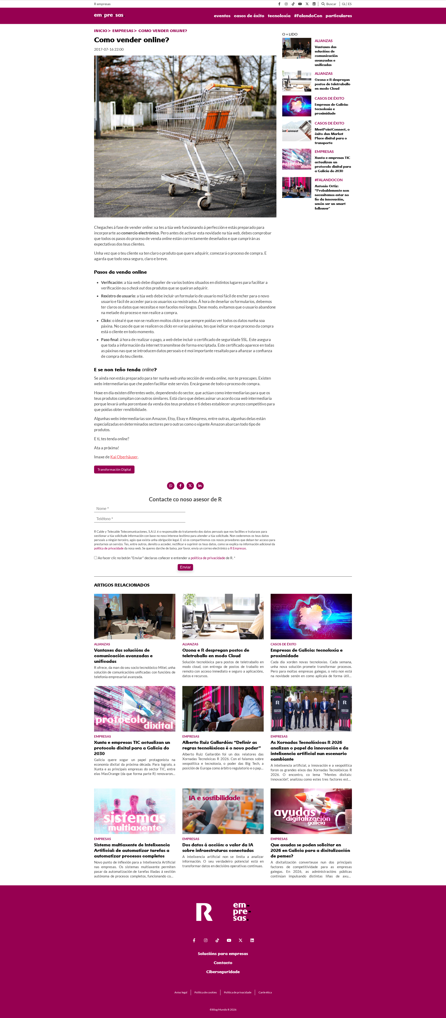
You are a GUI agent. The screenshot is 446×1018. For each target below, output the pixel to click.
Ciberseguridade (223, 971)
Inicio (100, 30)
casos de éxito (249, 16)
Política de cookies (205, 992)
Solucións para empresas (223, 953)
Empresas (122, 30)
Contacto (223, 962)
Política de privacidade (237, 992)
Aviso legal (180, 992)
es (349, 4)
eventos (222, 16)
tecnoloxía (279, 16)
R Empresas (238, 548)
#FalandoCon (308, 16)
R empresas (102, 4)
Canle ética (265, 992)
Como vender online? (162, 30)
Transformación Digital (114, 469)
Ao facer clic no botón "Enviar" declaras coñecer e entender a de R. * (166, 558)
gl (344, 4)
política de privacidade (109, 548)
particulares (339, 16)
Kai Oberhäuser (124, 456)
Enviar (185, 567)
